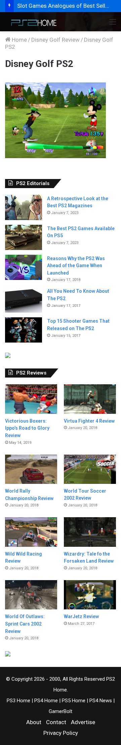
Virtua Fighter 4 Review (89, 421)
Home (18, 39)
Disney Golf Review (55, 39)
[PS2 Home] (32, 22)
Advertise (83, 722)
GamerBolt (60, 711)
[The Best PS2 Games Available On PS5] (23, 237)
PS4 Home (46, 701)
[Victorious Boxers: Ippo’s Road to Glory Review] (31, 399)
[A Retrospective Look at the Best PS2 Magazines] (23, 207)
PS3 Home (18, 701)
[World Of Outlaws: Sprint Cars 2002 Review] (31, 594)
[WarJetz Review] (90, 594)
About (33, 722)
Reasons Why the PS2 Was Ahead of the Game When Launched (76, 266)
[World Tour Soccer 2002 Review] (90, 469)
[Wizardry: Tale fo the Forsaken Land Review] (90, 531)
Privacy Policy (60, 733)
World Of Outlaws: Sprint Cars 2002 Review (25, 624)
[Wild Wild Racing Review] (31, 531)
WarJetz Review (81, 616)
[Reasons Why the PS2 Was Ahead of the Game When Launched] (23, 267)
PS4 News (100, 701)
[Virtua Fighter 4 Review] (90, 399)
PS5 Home (73, 701)
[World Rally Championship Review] (31, 469)
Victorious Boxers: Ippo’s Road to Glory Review (27, 428)
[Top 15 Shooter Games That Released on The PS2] (23, 330)
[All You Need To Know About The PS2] (23, 300)
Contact (56, 722)
